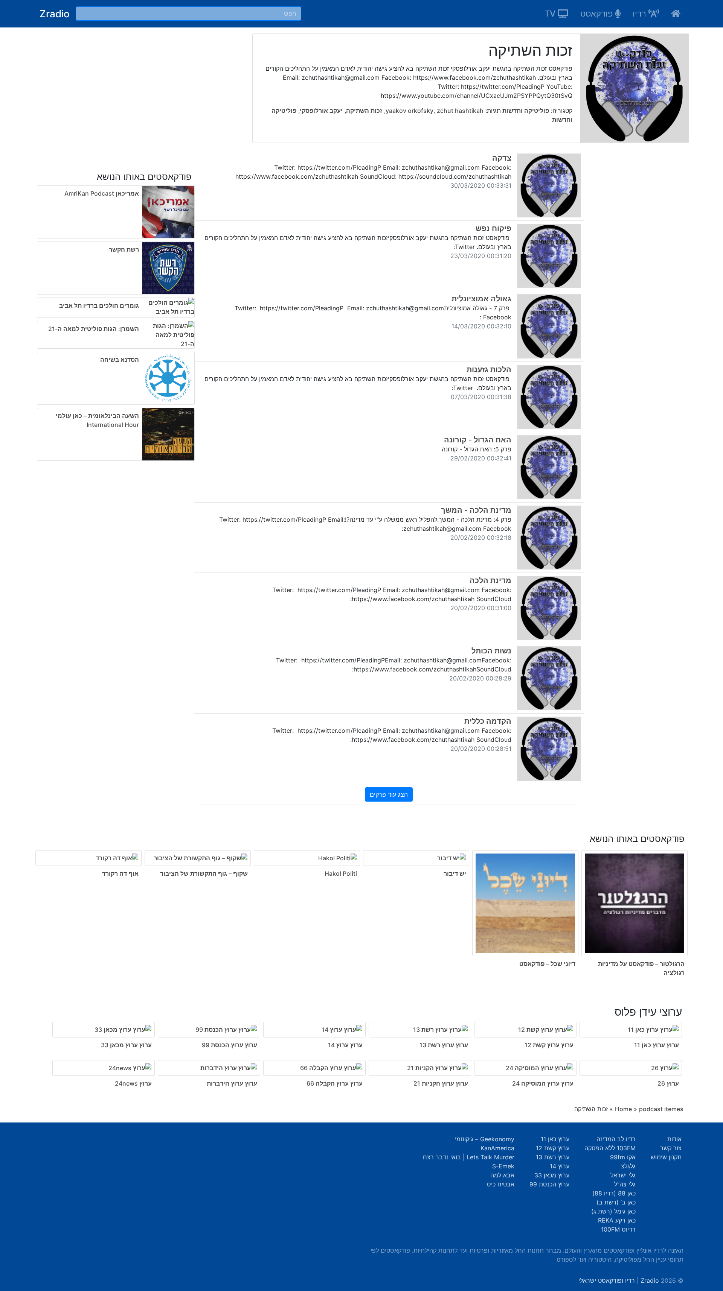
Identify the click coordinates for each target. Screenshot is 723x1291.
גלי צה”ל (625, 1184)
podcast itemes (661, 1109)
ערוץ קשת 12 (552, 1148)
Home (623, 1109)
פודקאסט (597, 13)
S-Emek (503, 1166)
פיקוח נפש (493, 228)
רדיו (640, 13)
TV (551, 13)
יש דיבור (455, 873)
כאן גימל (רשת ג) (613, 1211)
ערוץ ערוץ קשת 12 (549, 1045)
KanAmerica (497, 1148)
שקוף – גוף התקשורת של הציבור (204, 873)
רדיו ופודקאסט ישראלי (606, 1280)
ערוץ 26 (668, 1083)
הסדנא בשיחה (119, 359)
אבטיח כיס (500, 1184)
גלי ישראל (623, 1175)
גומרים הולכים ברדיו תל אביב (99, 305)
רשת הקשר (124, 249)
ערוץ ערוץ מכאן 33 (126, 1045)
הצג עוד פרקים (389, 794)
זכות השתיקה (364, 110)
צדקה (501, 158)
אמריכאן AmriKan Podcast (101, 193)
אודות (674, 1139)
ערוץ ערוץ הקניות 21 (440, 1083)
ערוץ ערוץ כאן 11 (656, 1045)
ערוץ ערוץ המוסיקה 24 (543, 1083)
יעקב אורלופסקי (321, 110)
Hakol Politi (341, 873)
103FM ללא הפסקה (610, 1148)
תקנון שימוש (666, 1157)
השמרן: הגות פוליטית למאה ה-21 (93, 329)
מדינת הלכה (490, 580)
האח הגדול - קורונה (477, 439)
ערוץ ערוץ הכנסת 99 (229, 1045)
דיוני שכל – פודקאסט (547, 963)
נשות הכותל (491, 650)
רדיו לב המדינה (616, 1139)
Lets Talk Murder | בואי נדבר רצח (468, 1157)
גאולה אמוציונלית (481, 298)
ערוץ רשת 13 (552, 1157)
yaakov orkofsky (409, 110)
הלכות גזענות (489, 369)
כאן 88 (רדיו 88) (614, 1193)
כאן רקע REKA (617, 1220)
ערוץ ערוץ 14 (345, 1045)
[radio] (361, 900)
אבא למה (502, 1175)
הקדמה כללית (487, 721)
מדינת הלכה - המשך (476, 510)
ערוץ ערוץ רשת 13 (443, 1045)
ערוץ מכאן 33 (551, 1175)
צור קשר (671, 1148)
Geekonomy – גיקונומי (484, 1139)
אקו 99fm (623, 1157)
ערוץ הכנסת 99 (549, 1184)
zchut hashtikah (460, 110)
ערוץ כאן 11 (555, 1139)
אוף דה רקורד (120, 873)
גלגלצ (628, 1166)
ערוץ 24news (133, 1083)
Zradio (55, 14)
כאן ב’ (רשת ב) (616, 1202)
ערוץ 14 (559, 1166)
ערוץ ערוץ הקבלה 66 (335, 1083)
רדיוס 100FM (618, 1229)
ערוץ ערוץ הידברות (232, 1083)
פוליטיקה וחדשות (525, 110)
